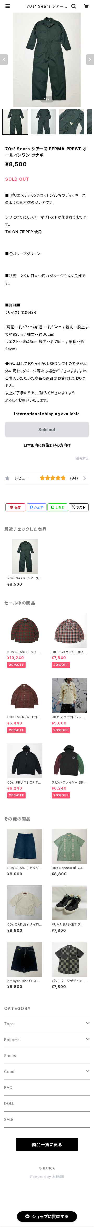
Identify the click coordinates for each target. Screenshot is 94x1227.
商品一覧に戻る (47, 1144)
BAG (8, 1087)
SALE (9, 1119)
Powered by (41, 1177)
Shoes (10, 1055)
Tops (9, 1023)
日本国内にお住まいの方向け (47, 445)
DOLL (9, 1103)
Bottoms (12, 1039)
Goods (10, 1071)
